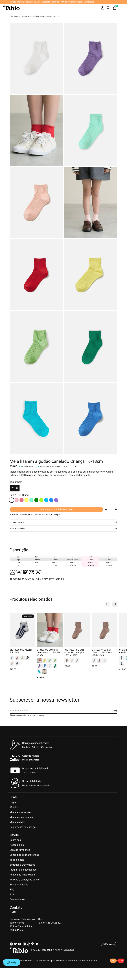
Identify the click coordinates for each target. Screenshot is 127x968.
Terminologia (17, 860)
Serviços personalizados (35, 743)
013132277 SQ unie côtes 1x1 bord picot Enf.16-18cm (74, 652)
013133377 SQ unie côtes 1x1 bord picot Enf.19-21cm (102, 652)
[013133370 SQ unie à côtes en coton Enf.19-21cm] (50, 630)
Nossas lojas (17, 845)
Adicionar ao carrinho (56, 509)
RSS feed (69, 949)
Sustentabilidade (19, 884)
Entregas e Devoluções (22, 865)
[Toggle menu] (121, 8)
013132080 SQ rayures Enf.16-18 (21, 651)
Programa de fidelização (35, 768)
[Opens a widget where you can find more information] (11, 962)
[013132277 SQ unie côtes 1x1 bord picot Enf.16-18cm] (77, 630)
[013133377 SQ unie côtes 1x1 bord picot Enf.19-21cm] (104, 630)
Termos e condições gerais (24, 880)
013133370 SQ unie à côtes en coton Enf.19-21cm (48, 652)
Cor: (19, 495)
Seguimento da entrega (23, 827)
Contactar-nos (17, 899)
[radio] (12, 500)
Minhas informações (21, 812)
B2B (12, 894)
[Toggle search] (108, 8)
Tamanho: (16, 482)
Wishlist (14, 807)
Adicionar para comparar (21, 514)
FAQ (12, 889)
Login (13, 802)
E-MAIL (13, 912)
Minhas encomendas (21, 817)
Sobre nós (15, 840)
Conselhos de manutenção (24, 855)
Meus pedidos (17, 822)
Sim (113, 960)
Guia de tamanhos (20, 850)
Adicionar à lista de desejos (47, 514)
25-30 (14, 488)
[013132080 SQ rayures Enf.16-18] (22, 630)
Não (121, 960)
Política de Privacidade (22, 875)
